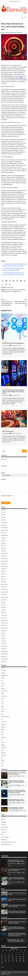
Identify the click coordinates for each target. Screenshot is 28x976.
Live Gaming (9, 287)
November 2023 (4, 592)
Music (2, 732)
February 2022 (4, 646)
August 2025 (3, 538)
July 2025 (3, 540)
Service (2, 742)
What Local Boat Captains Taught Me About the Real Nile (16, 906)
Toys (2, 757)
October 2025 (4, 532)
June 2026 (3, 512)
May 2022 (3, 638)
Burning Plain (14, 972)
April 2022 (3, 641)
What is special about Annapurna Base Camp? (17, 900)
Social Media (3, 747)
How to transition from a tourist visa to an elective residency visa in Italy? (16, 912)
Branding (3, 672)
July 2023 (3, 602)
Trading (2, 760)
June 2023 (3, 604)
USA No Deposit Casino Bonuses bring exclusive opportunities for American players (13, 391)
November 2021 (4, 653)
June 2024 (3, 574)
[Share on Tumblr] (2, 284)
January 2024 (3, 586)
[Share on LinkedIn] (13, 280)
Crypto (2, 683)
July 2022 (3, 633)
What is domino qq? (8, 431)
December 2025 (4, 527)
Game (2, 703)
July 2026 (3, 509)
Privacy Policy (4, 822)
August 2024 (3, 568)
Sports (2, 750)
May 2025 (3, 545)
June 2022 (3, 635)
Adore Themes (6, 974)
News (2, 734)
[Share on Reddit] (24, 280)
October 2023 (4, 594)
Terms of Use (3, 829)
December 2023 (4, 589)
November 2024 (4, 561)
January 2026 (3, 525)
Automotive (3, 670)
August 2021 (3, 661)
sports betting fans (6, 291)
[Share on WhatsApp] (17, 280)
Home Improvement (5, 716)
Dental (2, 685)
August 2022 (3, 630)
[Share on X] (10, 280)
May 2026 (3, 514)
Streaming (3, 752)
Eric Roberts (18, 32)
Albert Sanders (12, 776)
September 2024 (4, 566)
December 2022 (4, 620)
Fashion (2, 693)
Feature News (4, 696)
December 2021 (4, 651)
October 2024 (4, 563)
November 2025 (4, 530)
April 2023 (3, 610)
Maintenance (3, 724)
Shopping (3, 745)
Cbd (2, 680)
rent (2, 739)
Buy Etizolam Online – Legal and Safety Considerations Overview (15, 808)
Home (2, 714)
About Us (3, 817)
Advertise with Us (4, 827)
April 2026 (3, 517)
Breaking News (4, 675)
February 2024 (4, 584)
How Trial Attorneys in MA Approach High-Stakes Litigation (17, 773)
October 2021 (4, 656)
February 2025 (4, 553)
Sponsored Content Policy (6, 844)
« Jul (2, 967)
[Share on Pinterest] (20, 280)
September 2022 (4, 628)
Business (3, 678)
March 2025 (3, 550)
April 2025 (3, 548)
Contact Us (3, 832)
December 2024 (4, 558)
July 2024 (3, 571)
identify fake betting (20, 289)
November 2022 (4, 622)
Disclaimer (3, 819)
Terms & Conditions (5, 837)
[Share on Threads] (6, 284)
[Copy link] (9, 284)
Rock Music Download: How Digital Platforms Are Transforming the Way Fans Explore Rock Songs (17, 791)
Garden (2, 706)
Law (2, 719)
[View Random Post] (22, 17)
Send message (6, 502)
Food (2, 701)
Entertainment (4, 690)
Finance (2, 698)
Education (3, 688)
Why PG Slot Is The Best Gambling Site (13, 343)
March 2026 (3, 520)
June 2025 (3, 543)
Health (2, 711)
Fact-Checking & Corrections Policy (8, 842)
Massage (2, 729)
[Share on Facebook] (6, 280)
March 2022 (3, 643)
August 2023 (3, 599)
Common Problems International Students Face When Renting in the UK (16, 782)
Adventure (3, 667)
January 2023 (3, 617)
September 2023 (4, 597)
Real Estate (3, 737)
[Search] (25, 17)
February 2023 (4, 615)
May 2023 (3, 607)
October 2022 (4, 625)
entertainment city (9, 289)
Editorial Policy (4, 839)
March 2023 (3, 612)
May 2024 (3, 576)
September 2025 (4, 535)
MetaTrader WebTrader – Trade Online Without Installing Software (16, 800)
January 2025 (3, 556)
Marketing (3, 727)
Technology (3, 755)
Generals (3, 709)
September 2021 (4, 659)
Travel (2, 763)
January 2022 (3, 648)
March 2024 (3, 581)
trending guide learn (16, 291)
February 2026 (4, 522)
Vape (2, 765)
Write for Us (3, 824)
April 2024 (3, 579)
